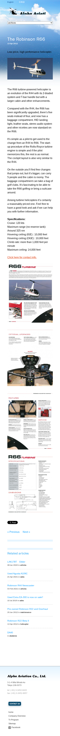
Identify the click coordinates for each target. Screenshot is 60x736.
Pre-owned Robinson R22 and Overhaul (27, 609)
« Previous (13, 532)
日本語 (22, 2)
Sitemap (12, 723)
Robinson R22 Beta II (18, 620)
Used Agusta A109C (17, 573)
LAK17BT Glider (16, 561)
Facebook (16, 727)
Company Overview (17, 716)
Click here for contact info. (22, 257)
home (10, 712)
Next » (26, 532)
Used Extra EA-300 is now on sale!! (25, 597)
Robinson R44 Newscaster (20, 585)
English (10, 2)
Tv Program (13, 720)
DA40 (10, 632)
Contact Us (15, 704)
